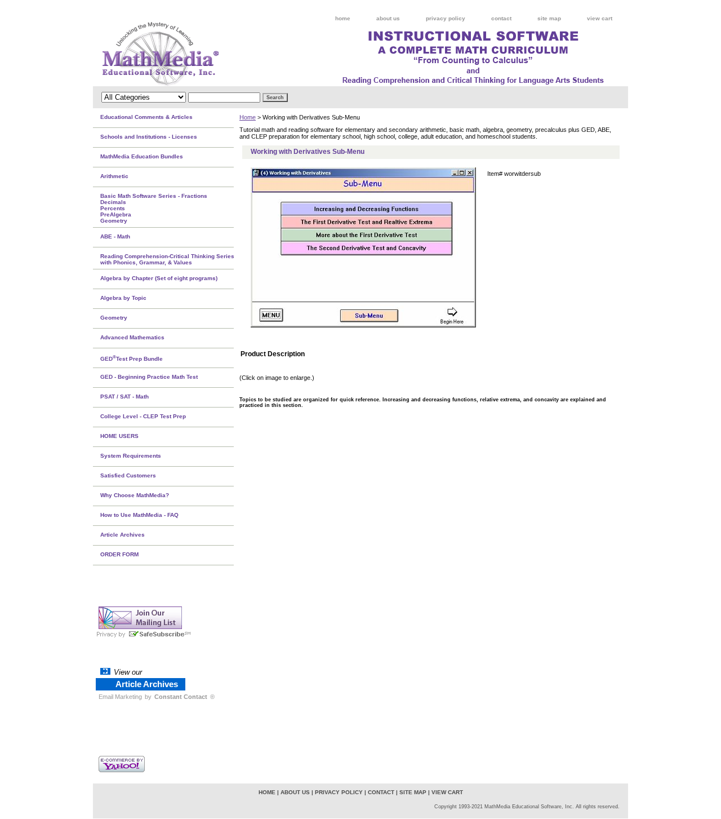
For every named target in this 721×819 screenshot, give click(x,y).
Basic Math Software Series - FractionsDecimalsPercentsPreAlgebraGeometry (153, 208)
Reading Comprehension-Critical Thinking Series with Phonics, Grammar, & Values (167, 259)
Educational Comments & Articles (146, 117)
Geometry (113, 318)
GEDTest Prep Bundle (131, 358)
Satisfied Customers (128, 475)
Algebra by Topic (123, 298)
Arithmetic (114, 176)
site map (549, 18)
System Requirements (130, 456)
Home (247, 117)
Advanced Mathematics (132, 337)
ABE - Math (115, 236)
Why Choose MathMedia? (134, 495)
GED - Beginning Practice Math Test (149, 377)
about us (388, 18)
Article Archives (122, 535)
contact (501, 18)
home (342, 18)
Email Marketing (120, 696)
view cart (599, 18)
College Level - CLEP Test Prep (143, 416)
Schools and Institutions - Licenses (148, 137)
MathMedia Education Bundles (141, 156)
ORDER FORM (119, 554)
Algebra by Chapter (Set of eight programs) (158, 278)
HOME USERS (119, 436)
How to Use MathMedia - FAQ (139, 515)
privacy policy (445, 18)
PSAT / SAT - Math (124, 396)
